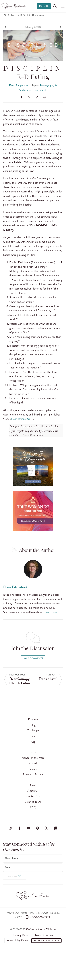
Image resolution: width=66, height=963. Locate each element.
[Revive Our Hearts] (14, 6)
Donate (44, 6)
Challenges (33, 730)
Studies (33, 736)
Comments (41, 90)
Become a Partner (33, 774)
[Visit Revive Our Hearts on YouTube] (28, 828)
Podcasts (33, 719)
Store (33, 752)
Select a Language (45, 940)
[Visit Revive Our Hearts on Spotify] (37, 828)
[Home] (5, 15)
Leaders (33, 769)
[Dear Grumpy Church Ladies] (5, 27)
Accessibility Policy (17, 940)
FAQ (33, 807)
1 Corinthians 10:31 (21, 419)
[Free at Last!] (60, 27)
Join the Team (33, 801)
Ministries (41, 929)
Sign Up (12, 876)
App (33, 741)
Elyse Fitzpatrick (18, 85)
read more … (52, 612)
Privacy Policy (21, 935)
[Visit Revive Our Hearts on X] (46, 828)
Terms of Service (44, 935)
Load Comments (33, 658)
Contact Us (33, 796)
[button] (61, 6)
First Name (11, 858)
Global (33, 763)
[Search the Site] (55, 6)
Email (8, 867)
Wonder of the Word (33, 757)
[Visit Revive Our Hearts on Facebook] (19, 828)
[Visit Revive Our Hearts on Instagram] (10, 828)
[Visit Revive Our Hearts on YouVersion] (55, 828)
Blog (12, 15)
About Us (33, 790)
